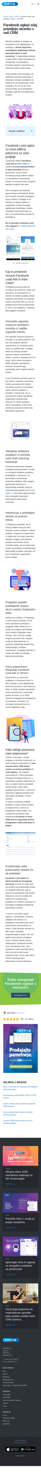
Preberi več (10, 1184)
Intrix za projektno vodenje (12, 1400)
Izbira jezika (20, 1456)
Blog (11, 16)
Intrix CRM (22, 164)
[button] (20, 995)
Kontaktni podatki (9, 1418)
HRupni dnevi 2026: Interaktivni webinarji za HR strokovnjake (18, 1175)
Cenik (5, 1406)
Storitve (5, 1403)
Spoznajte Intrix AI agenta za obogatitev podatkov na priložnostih (20, 1266)
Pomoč (5, 1374)
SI (32, 4)
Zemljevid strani (8, 1382)
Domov (5, 16)
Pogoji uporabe (20, 1440)
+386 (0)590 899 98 (11, 1359)
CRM (16, 16)
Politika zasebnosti (20, 1443)
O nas (5, 1415)
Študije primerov (8, 1379)
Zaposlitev (6, 1424)
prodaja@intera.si (11, 1361)
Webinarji (6, 1377)
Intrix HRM (6, 1397)
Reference (6, 1421)
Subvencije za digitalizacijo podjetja (15, 1385)
